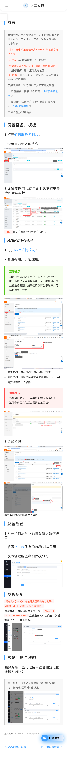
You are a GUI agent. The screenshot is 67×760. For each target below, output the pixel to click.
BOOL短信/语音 (16, 747)
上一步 (19, 546)
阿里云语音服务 (50, 747)
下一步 (23, 290)
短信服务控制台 (28, 134)
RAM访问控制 (22, 106)
